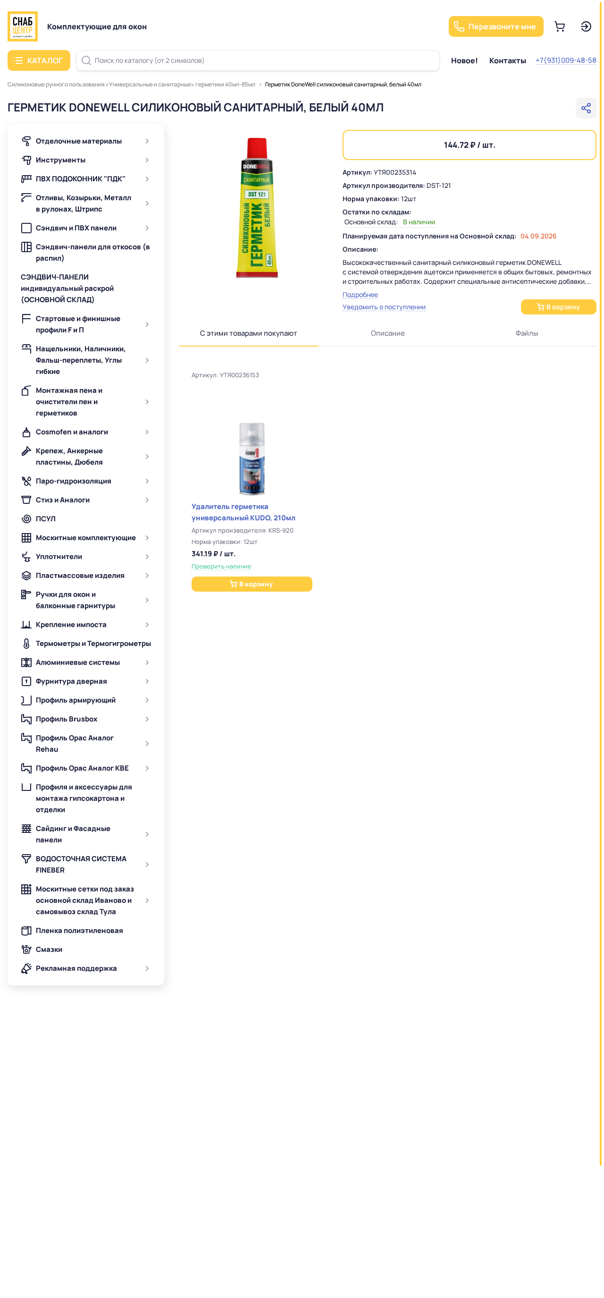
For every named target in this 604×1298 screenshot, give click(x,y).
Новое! (464, 60)
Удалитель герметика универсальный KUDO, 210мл (243, 512)
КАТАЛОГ (45, 60)
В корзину (563, 306)
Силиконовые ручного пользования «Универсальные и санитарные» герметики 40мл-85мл (131, 84)
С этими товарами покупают (248, 333)
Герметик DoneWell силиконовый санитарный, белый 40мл (343, 84)
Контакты (507, 60)
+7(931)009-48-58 (566, 60)
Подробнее (360, 294)
